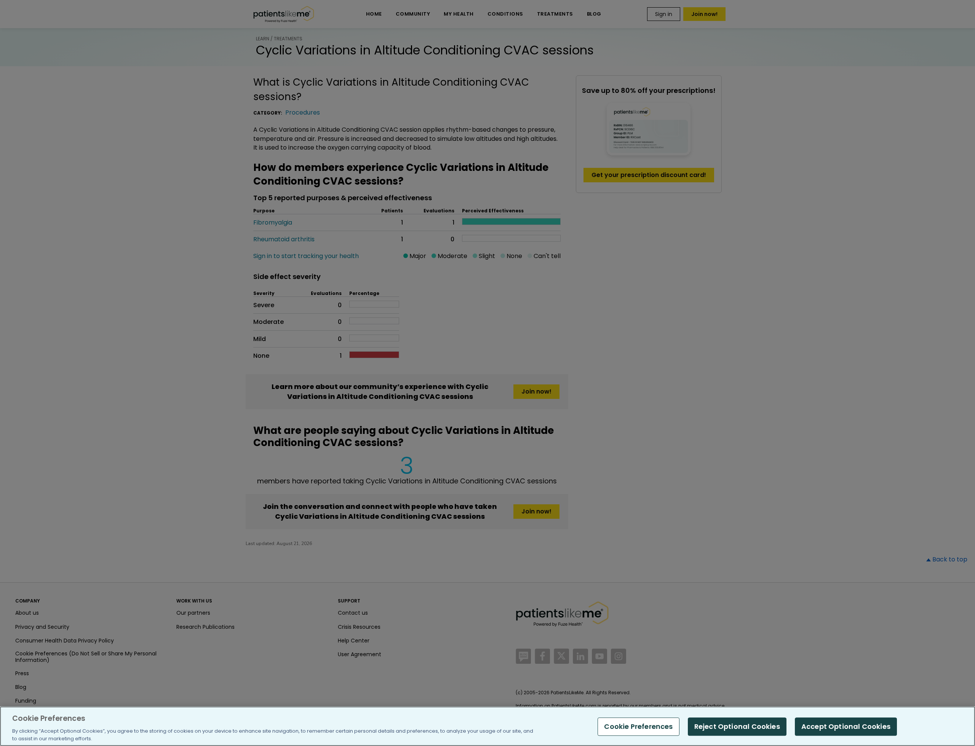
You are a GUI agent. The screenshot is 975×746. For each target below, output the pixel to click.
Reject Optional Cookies (737, 726)
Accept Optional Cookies (845, 726)
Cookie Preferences (638, 726)
